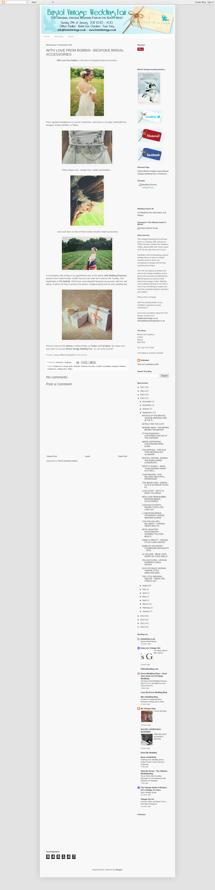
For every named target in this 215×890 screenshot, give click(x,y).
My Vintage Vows (148, 709)
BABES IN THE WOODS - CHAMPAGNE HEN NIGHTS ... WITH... (155, 548)
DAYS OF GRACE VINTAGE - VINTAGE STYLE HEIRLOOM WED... (154, 570)
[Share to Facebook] (91, 362)
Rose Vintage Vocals (148, 792)
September (147, 412)
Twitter (94, 346)
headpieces (51, 369)
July (144, 589)
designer (115, 366)
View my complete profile (148, 364)
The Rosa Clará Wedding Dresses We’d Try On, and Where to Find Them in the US (154, 683)
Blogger (119, 870)
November (147, 405)
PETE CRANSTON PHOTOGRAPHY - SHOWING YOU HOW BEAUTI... (152, 532)
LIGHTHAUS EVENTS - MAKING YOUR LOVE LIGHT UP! (152, 507)
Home (47, 36)
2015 (142, 395)
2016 (142, 391)
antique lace (57, 366)
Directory (58, 36)
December (147, 401)
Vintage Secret (147, 799)
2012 (142, 620)
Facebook (106, 346)
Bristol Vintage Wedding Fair (79, 349)
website (69, 346)
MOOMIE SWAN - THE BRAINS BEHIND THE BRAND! (155, 429)
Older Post (122, 456)
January (146, 611)
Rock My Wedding (149, 753)
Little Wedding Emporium (115, 275)
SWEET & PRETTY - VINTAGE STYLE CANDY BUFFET (155, 541)
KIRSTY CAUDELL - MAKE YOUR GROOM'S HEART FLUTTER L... (154, 468)
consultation (106, 366)
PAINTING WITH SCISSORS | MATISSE (160, 736)
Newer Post (52, 456)
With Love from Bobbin (67, 60)
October (146, 409)
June (144, 593)
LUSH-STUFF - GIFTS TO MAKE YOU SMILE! (153, 492)
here (144, 353)
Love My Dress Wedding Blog (154, 692)
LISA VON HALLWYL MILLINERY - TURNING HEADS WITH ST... (153, 523)
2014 (142, 398)
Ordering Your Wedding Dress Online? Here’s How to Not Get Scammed (152, 762)
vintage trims (62, 369)
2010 (142, 627)
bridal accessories (88, 366)
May (144, 597)
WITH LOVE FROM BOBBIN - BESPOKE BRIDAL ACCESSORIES (154, 499)
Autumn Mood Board (148, 641)
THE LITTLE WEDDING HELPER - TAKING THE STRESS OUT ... (153, 578)
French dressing (160, 711)
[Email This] (82, 362)
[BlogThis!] (85, 362)
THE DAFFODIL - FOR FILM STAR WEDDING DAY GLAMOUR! (154, 452)
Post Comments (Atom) (67, 461)
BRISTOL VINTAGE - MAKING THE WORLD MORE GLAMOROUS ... (155, 460)
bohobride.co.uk (148, 639)
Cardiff (98, 366)
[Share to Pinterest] (94, 362)
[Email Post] (77, 362)
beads (65, 366)
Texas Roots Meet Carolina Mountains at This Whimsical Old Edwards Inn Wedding (153, 778)
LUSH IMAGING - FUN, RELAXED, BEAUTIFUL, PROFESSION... (153, 477)
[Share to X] (88, 362)
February (146, 608)
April (144, 600)
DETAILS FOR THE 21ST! (153, 424)
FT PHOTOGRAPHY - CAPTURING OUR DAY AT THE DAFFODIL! (154, 436)
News (71, 36)
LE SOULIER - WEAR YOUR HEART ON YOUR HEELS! (154, 555)
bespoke (77, 366)
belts (71, 366)
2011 (142, 623)
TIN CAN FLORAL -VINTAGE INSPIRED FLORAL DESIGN (154, 562)
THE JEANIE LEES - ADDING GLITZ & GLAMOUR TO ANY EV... (155, 485)
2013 (142, 616)
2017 (142, 387)
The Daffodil (64, 281)
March (145, 604)
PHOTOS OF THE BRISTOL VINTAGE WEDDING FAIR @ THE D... (154, 418)
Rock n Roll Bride (148, 757)
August (145, 586)
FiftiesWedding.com (149, 669)
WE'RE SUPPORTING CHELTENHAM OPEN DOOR (152, 444)
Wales (70, 369)
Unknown (145, 360)
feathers (123, 366)
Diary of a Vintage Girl (150, 648)
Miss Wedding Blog (149, 697)
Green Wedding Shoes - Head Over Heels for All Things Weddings (154, 676)
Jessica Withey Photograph (64, 355)
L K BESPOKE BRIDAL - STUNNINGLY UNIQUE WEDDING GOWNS (153, 515)
